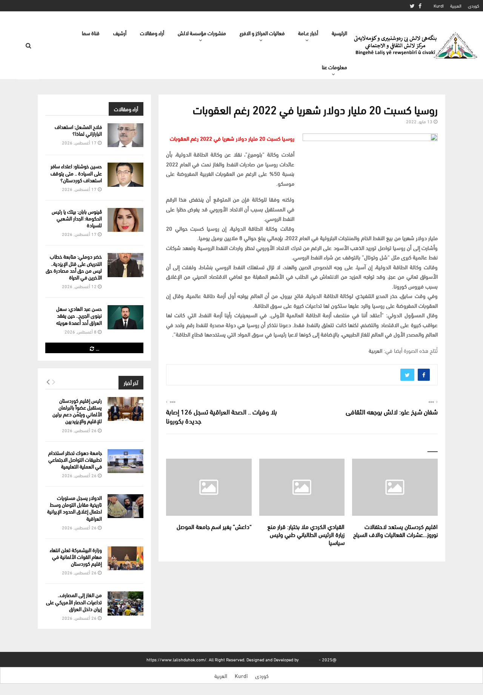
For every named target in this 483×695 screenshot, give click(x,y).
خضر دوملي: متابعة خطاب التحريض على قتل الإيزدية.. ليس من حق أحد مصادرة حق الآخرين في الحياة (74, 266)
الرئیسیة (339, 33)
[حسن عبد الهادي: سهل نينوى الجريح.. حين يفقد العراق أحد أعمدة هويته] (125, 317)
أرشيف (119, 33)
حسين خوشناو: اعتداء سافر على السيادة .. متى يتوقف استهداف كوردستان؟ (76, 172)
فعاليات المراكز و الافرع (262, 33)
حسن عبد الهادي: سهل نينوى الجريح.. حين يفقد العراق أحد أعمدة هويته (79, 315)
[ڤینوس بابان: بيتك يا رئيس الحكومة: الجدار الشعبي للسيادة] (125, 220)
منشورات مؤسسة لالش (202, 33)
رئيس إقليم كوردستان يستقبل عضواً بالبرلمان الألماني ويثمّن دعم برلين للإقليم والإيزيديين (77, 410)
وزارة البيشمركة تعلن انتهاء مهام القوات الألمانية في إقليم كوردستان (76, 556)
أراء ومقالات (152, 33)
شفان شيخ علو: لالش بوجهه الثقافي (392, 411)
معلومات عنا (334, 67)
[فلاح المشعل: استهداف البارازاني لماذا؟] (125, 135)
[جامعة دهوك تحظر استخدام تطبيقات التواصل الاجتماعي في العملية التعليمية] (125, 461)
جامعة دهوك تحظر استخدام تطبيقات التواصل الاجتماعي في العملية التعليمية (75, 459)
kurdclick (309, 659)
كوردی (473, 5)
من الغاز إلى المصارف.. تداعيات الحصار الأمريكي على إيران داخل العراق (74, 601)
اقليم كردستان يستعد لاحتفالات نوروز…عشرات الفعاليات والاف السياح (395, 530)
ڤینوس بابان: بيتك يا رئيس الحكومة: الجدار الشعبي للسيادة (77, 218)
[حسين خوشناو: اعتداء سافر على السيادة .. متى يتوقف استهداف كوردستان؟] (125, 174)
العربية (455, 5)
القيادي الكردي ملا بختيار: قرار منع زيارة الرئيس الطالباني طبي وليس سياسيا (306, 534)
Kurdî (439, 5)
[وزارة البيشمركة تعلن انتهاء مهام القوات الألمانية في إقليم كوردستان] (125, 558)
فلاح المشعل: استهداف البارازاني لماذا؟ (78, 130)
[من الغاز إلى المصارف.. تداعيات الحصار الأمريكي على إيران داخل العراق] (125, 603)
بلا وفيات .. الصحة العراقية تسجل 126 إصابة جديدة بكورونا (221, 415)
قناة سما (91, 33)
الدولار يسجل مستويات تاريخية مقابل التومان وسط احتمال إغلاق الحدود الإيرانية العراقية (74, 507)
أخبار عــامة (308, 33)
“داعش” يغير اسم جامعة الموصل (214, 526)
